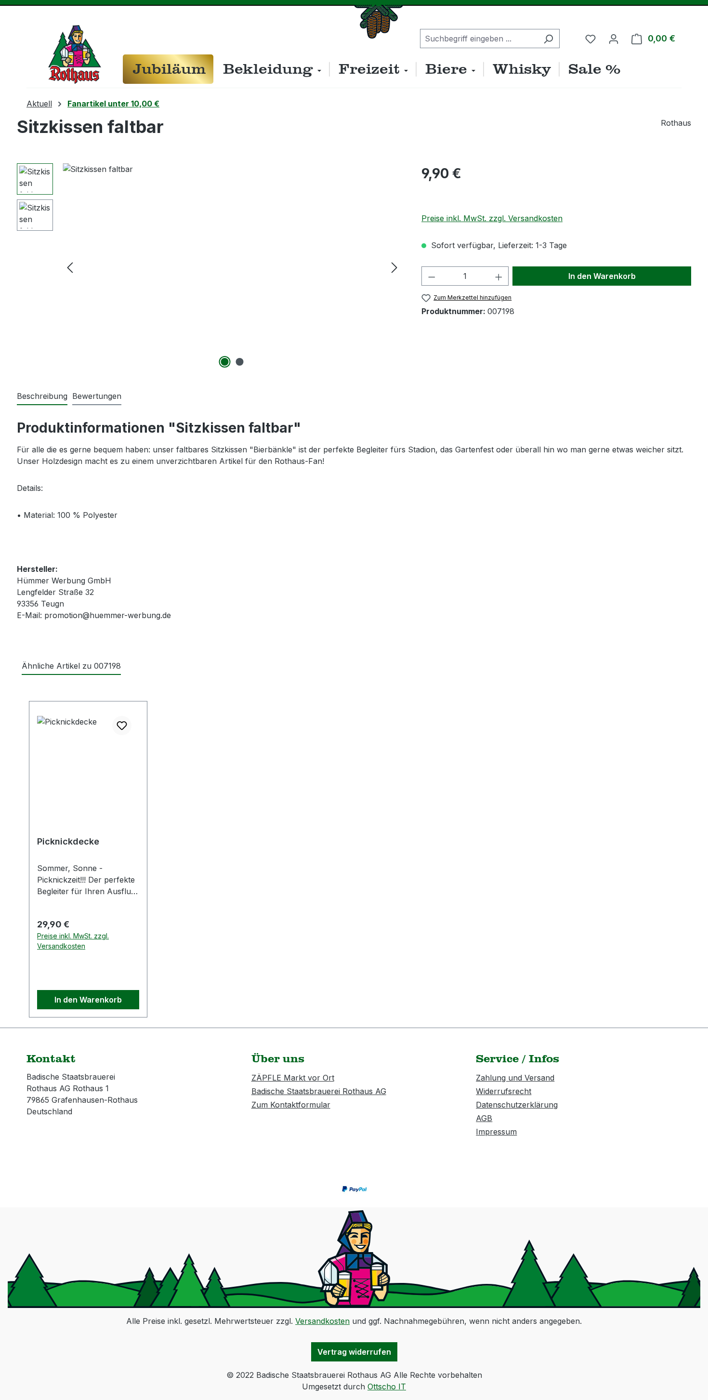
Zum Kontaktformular (290, 1104)
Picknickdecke (68, 841)
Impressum (496, 1131)
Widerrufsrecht (503, 1091)
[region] (209, 266)
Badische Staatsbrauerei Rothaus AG (318, 1091)
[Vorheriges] (70, 267)
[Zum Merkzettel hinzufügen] (121, 725)
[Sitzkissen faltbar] (232, 266)
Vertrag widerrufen (354, 1352)
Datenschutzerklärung (517, 1104)
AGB (484, 1118)
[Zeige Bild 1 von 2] (225, 362)
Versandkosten (322, 1321)
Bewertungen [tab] (96, 396)
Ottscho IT (386, 1386)
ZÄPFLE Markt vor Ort (292, 1078)
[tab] (42, 396)
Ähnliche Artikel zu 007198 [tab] (71, 666)
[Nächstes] (394, 267)
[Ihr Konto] (613, 38)
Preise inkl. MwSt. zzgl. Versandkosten (492, 218)
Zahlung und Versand (515, 1078)
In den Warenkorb (602, 276)
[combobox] (479, 38)
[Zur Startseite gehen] (74, 54)
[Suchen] (548, 38)
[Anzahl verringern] (431, 276)
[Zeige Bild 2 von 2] (240, 362)
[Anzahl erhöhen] (499, 276)
